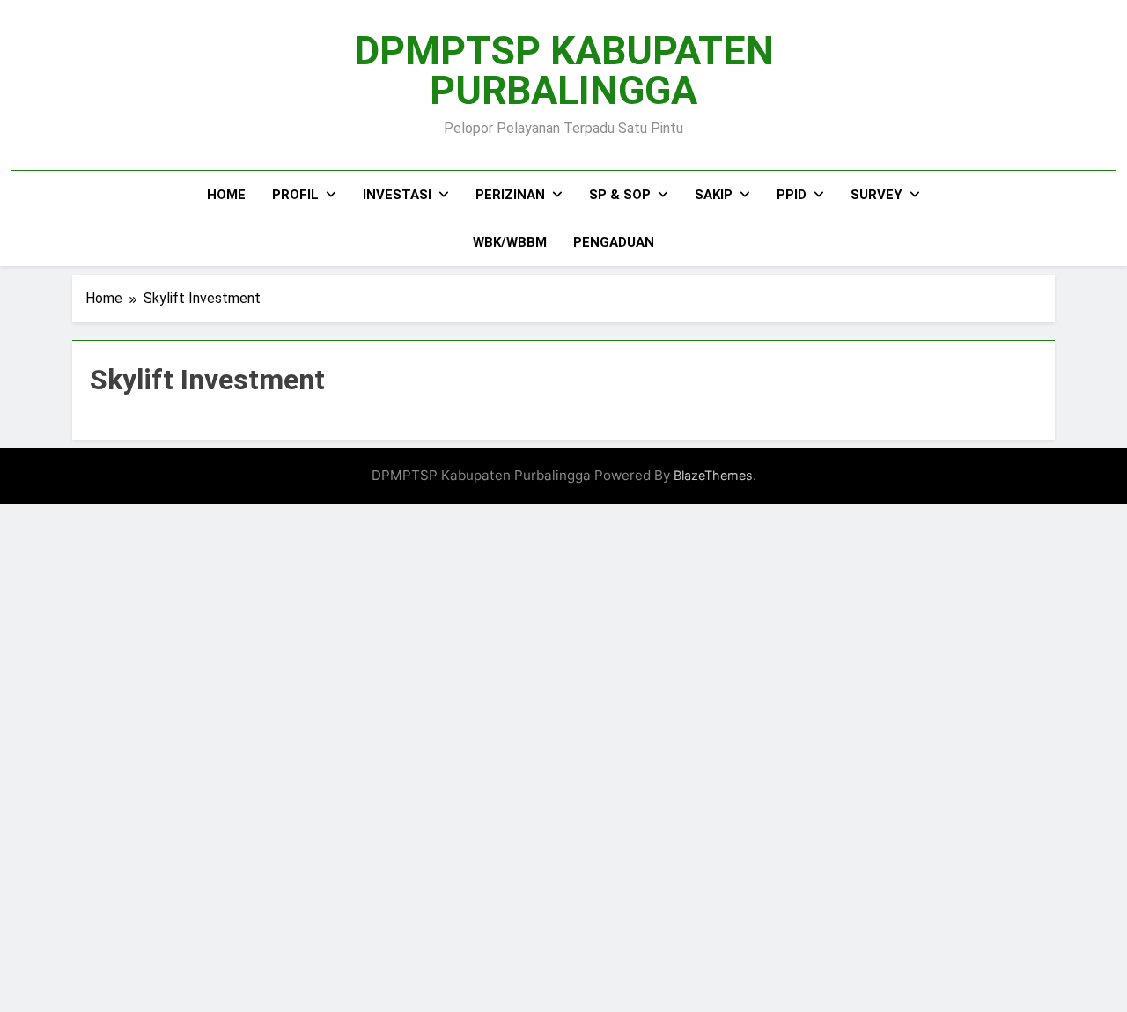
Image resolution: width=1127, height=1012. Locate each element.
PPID (792, 195)
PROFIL (295, 195)
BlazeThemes (713, 475)
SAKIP (714, 195)
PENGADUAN (613, 242)
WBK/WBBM (510, 242)
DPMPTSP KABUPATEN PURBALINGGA (564, 70)
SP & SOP (620, 195)
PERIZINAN (510, 195)
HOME (226, 195)
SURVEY (876, 195)
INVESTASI (397, 195)
